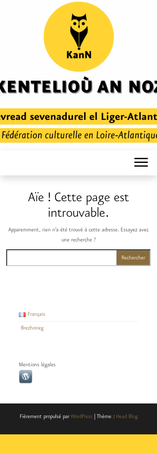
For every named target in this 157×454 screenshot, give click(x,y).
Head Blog (127, 416)
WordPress (82, 416)
